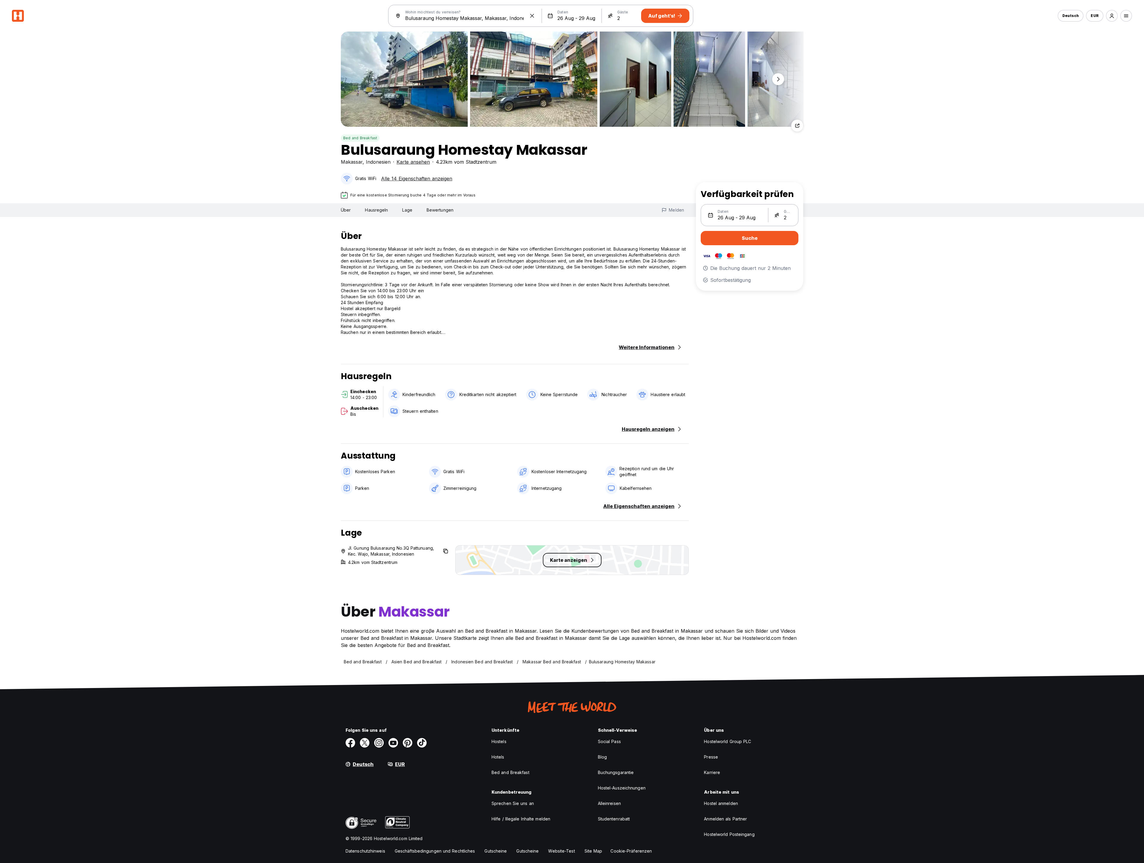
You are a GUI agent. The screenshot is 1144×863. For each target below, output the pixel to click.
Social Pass (609, 741)
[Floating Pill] (778, 79)
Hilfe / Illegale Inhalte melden (521, 818)
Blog (602, 756)
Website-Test (561, 850)
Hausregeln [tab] (376, 209)
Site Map (593, 850)
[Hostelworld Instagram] (379, 743)
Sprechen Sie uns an (513, 803)
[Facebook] (350, 743)
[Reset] (532, 16)
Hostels (499, 741)
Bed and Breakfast (360, 138)
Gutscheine (495, 850)
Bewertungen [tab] (440, 209)
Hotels (498, 756)
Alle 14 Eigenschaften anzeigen (416, 179)
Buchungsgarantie (616, 772)
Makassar (352, 162)
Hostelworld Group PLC (727, 741)
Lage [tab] (407, 209)
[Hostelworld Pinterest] (407, 743)
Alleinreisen (609, 803)
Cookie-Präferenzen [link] (631, 850)
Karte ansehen (413, 162)
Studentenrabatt (614, 818)
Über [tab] (346, 209)
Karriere (712, 772)
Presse (711, 756)
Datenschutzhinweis (365, 850)
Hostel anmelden (721, 803)
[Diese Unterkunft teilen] (797, 126)
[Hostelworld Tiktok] (422, 743)
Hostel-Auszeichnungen (622, 787)
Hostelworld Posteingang (729, 834)
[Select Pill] (1112, 16)
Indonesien (378, 162)
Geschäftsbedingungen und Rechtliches (435, 850)
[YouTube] (393, 743)
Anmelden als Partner (725, 818)
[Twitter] (364, 743)
